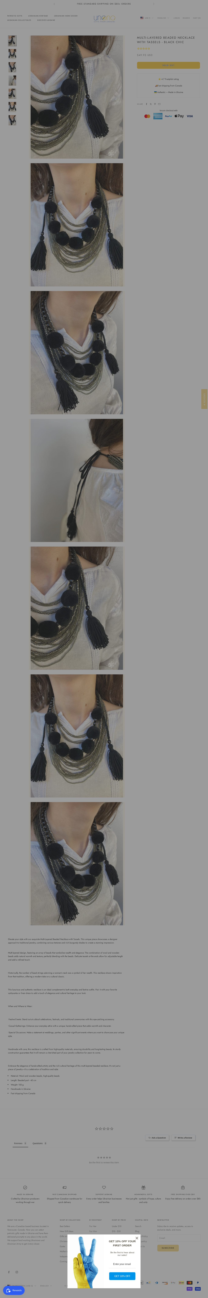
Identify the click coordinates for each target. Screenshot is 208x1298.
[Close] (137, 1238)
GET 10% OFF (122, 1276)
